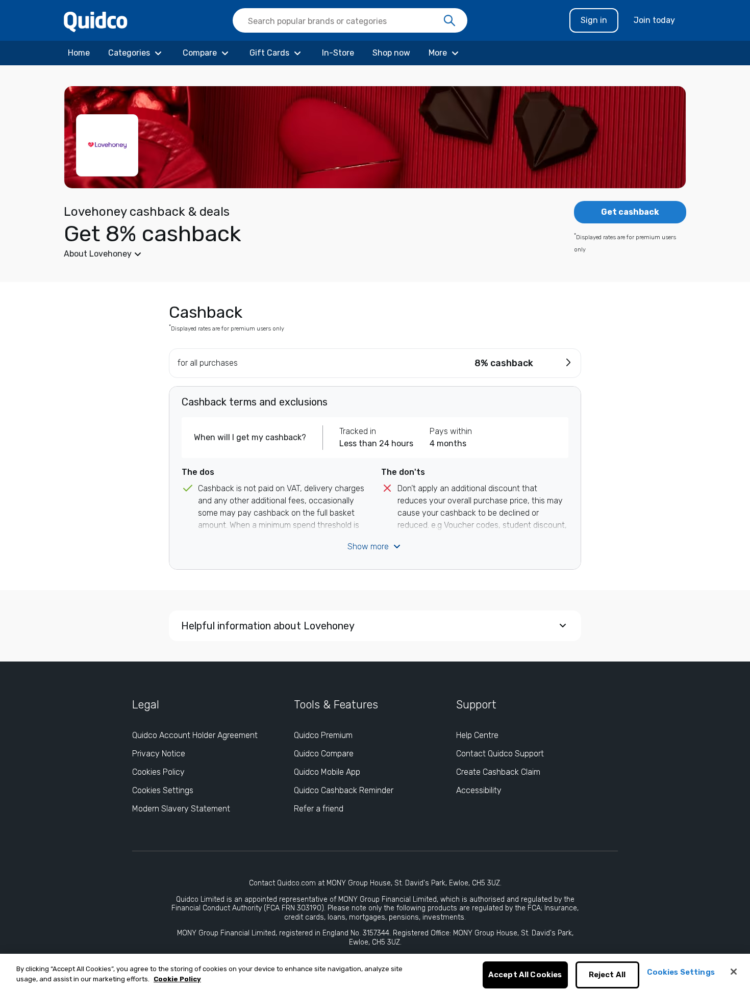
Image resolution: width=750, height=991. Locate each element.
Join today (654, 20)
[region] (375, 972)
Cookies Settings (162, 790)
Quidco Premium (323, 735)
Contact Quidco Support (500, 753)
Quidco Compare (324, 753)
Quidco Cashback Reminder (343, 790)
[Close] (733, 971)
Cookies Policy (158, 772)
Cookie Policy (177, 979)
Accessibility (479, 790)
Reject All (607, 975)
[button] (298, 254)
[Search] (449, 21)
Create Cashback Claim (498, 772)
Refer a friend (318, 809)
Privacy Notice (158, 753)
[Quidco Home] (96, 21)
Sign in (594, 20)
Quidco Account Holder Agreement (195, 735)
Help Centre (477, 735)
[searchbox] (350, 20)
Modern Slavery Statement (181, 809)
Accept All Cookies (525, 975)
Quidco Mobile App (327, 772)
